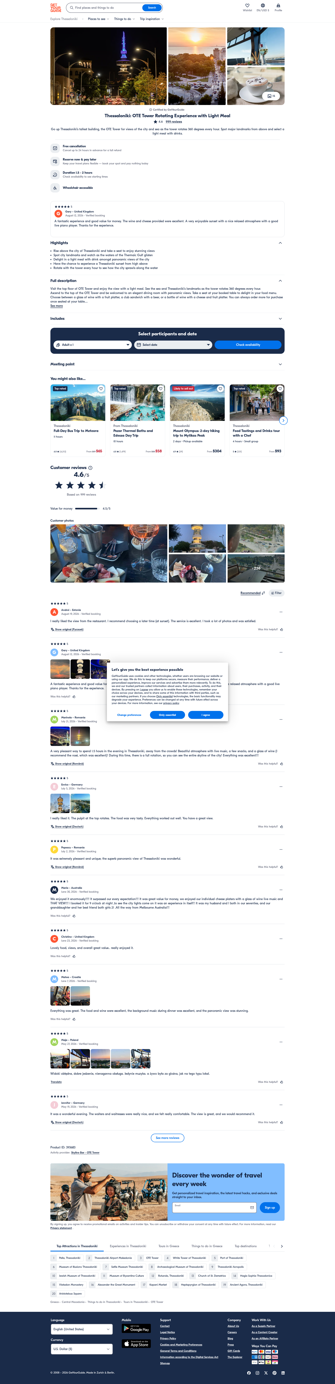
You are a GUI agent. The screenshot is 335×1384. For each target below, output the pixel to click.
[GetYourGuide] (55, 8)
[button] (167, 121)
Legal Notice (167, 1332)
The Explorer (235, 1357)
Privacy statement (61, 1228)
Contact (165, 1326)
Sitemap (165, 1363)
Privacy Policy (168, 1338)
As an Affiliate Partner (265, 1338)
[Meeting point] (280, 364)
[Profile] (278, 5)
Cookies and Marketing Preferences (181, 1344)
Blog (230, 1338)
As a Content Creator (264, 1332)
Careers (232, 1332)
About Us (233, 1326)
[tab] (77, 1246)
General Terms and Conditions (178, 1351)
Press (231, 1344)
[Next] (283, 420)
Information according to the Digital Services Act (189, 1357)
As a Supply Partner (263, 1326)
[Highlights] (280, 243)
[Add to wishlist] (101, 388)
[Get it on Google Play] (136, 1329)
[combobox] (104, 7)
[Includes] (280, 318)
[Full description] (280, 281)
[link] (77, 420)
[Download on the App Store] (136, 1344)
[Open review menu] (281, 612)
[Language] (263, 5)
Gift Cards (234, 1351)
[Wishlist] (247, 5)
